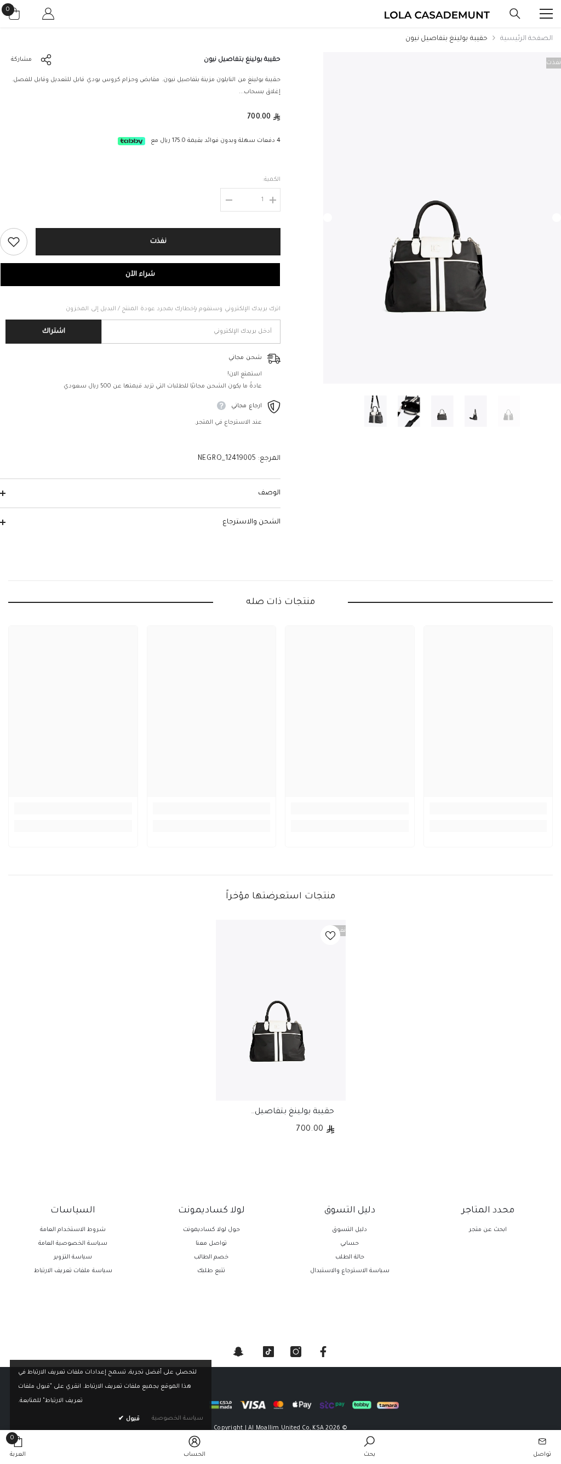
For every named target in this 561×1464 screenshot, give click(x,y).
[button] (327, 217)
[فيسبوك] (323, 1352)
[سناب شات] (238, 1352)
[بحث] (515, 13)
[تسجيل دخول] (48, 14)
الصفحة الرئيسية (526, 39)
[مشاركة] (48, 60)
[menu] (546, 13)
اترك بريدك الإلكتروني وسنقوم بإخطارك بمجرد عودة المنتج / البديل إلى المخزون (173, 309)
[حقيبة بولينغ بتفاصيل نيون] (281, 1010)
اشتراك (53, 331)
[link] (488, 808)
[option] (442, 218)
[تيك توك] (268, 1352)
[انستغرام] (296, 1352)
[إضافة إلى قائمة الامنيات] (13, 241)
